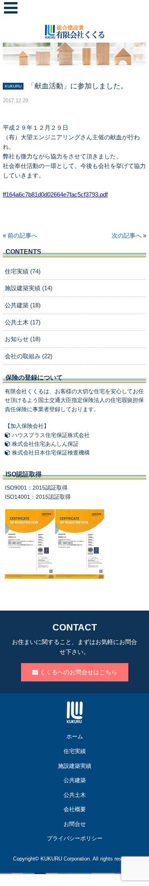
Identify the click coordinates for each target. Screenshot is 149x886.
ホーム (74, 736)
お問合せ (75, 824)
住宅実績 (75, 751)
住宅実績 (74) (23, 271)
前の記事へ (22, 235)
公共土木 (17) (23, 322)
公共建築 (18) (23, 305)
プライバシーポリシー (75, 838)
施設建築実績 (74, 766)
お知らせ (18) (23, 339)
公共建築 (75, 780)
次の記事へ (126, 235)
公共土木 (75, 795)
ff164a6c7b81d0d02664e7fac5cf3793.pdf (55, 194)
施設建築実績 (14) (28, 288)
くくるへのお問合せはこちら (77, 672)
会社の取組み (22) (28, 356)
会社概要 (75, 809)
